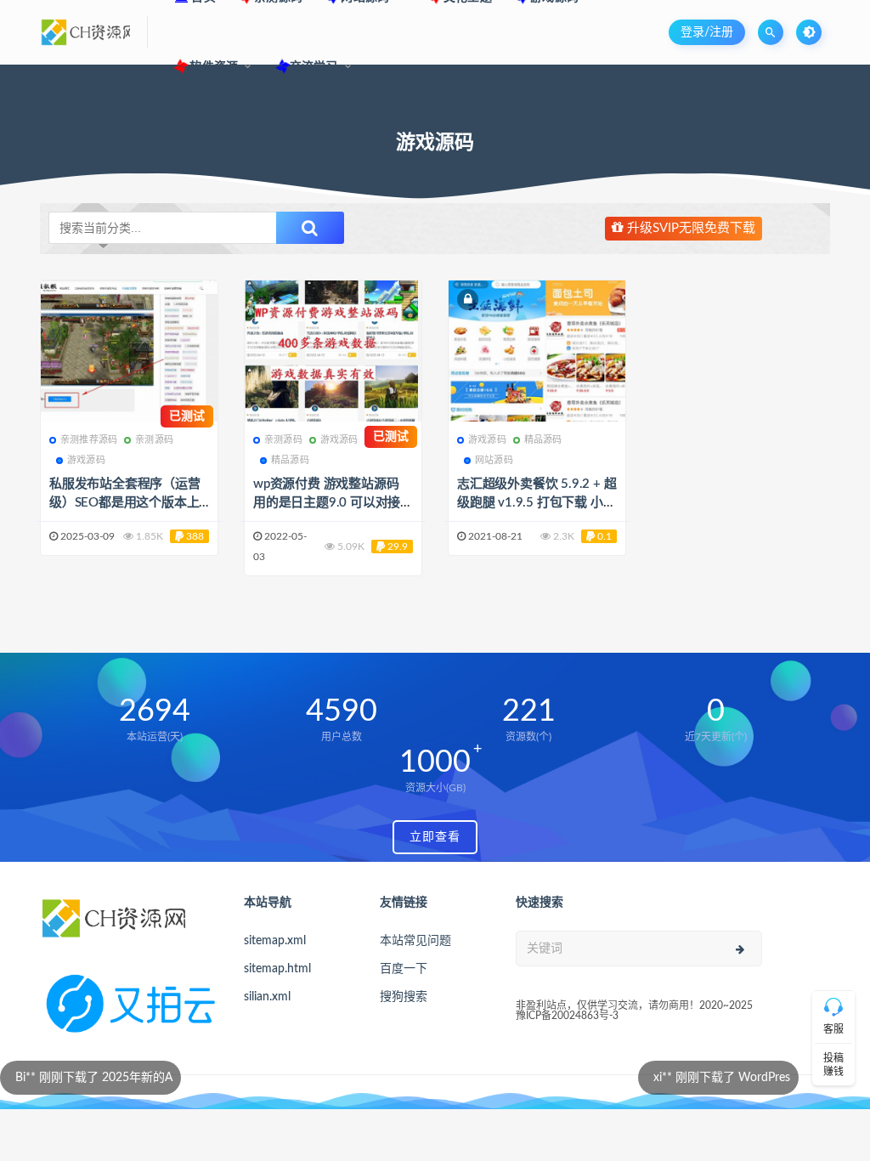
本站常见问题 (415, 941)
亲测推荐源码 (88, 440)
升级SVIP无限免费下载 (689, 228)
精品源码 (290, 460)
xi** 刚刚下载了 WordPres (624, 1078)
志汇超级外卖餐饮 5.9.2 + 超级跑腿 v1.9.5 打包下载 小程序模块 (536, 503)
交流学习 (314, 67)
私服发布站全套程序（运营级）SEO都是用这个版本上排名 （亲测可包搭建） (125, 503)
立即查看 (435, 837)
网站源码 (494, 460)
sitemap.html (277, 969)
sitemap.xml (275, 941)
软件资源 (212, 67)
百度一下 (403, 969)
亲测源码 (154, 440)
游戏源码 (86, 460)
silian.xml (267, 997)
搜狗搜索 (403, 997)
